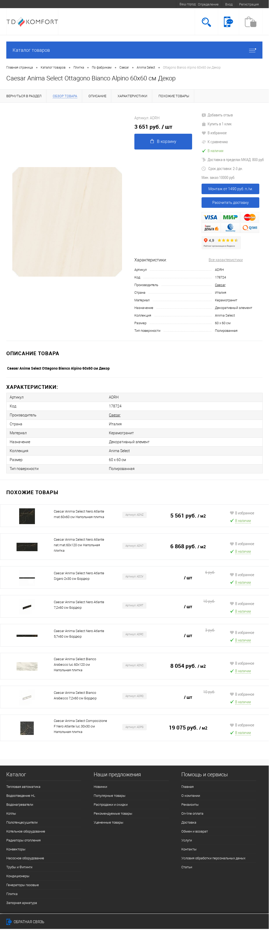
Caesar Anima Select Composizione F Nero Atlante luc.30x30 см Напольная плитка (80, 726)
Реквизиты (190, 805)
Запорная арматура (21, 903)
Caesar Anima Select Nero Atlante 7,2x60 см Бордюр (79, 604)
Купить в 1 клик (220, 123)
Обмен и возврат (194, 831)
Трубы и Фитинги (19, 867)
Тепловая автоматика (23, 787)
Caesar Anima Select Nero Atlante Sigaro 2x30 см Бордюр (79, 576)
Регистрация (249, 4)
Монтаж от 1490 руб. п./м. (230, 189)
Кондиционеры (17, 876)
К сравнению (218, 141)
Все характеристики (226, 260)
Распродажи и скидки (111, 805)
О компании (190, 796)
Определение (208, 4)
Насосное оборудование (25, 858)
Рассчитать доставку (230, 202)
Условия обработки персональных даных (213, 858)
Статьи (186, 867)
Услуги (186, 840)
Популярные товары (109, 796)
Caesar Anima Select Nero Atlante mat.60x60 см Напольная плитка (79, 514)
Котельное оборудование (25, 831)
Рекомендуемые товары (113, 813)
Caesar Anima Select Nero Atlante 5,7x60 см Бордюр (79, 633)
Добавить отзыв (220, 114)
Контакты (189, 849)
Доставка (188, 822)
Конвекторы (15, 849)
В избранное (217, 132)
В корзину (166, 141)
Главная (187, 787)
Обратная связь (28, 922)
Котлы (11, 813)
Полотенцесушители (22, 822)
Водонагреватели (19, 805)
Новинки (100, 787)
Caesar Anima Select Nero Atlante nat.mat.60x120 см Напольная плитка (79, 545)
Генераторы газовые (22, 885)
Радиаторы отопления (23, 840)
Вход (229, 4)
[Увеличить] (67, 222)
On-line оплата (192, 813)
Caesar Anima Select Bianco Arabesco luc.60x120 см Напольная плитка (75, 664)
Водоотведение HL (20, 796)
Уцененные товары (108, 822)
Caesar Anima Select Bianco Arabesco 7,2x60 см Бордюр (75, 695)
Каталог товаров (31, 50)
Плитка (12, 894)
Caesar (220, 285)
